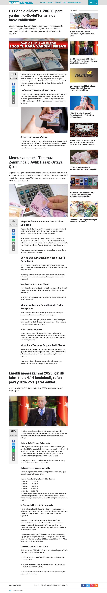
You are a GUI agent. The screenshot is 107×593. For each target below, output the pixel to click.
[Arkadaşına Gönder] (13, 96)
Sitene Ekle (65, 585)
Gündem (43, 2)
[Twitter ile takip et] (88, 585)
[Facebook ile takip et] (83, 585)
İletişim (49, 585)
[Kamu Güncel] (21, 2)
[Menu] (90, 2)
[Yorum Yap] (13, 102)
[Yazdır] (13, 99)
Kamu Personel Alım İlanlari (72, 2)
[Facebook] (13, 84)
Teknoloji (58, 2)
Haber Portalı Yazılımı (17, 590)
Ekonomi (50, 2)
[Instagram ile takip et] (92, 585)
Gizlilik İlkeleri (56, 585)
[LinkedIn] (13, 90)
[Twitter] (13, 87)
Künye (43, 585)
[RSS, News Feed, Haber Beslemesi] (96, 585)
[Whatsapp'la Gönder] (13, 93)
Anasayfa (36, 585)
